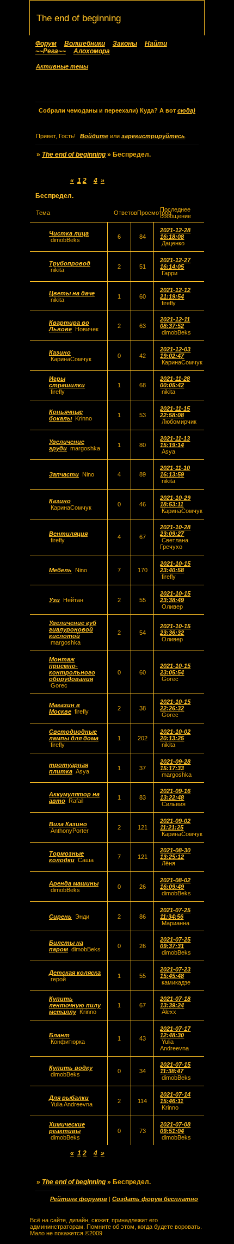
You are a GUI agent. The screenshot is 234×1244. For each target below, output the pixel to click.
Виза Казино (68, 824)
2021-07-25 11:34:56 (175, 913)
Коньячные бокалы (66, 415)
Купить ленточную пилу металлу (75, 1005)
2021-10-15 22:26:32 (175, 704)
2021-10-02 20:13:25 (175, 734)
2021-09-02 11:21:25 (175, 824)
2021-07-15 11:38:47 (175, 1067)
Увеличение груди (66, 444)
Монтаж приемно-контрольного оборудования (72, 669)
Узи (54, 600)
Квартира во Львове (69, 325)
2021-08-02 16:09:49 (175, 883)
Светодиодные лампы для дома (73, 734)
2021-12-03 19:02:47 (175, 352)
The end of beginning (74, 154)
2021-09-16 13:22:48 (175, 794)
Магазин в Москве (64, 708)
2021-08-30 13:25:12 (175, 853)
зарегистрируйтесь (153, 136)
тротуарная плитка (68, 768)
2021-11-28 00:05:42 (175, 381)
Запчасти (64, 474)
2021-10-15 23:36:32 (175, 629)
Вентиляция (68, 533)
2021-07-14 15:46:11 (175, 1097)
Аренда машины (73, 883)
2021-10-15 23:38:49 (175, 596)
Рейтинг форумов (78, 1199)
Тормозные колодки (66, 856)
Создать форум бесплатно (155, 1199)
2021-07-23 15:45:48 (175, 972)
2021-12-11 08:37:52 (175, 322)
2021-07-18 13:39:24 (175, 1001)
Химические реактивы (67, 1127)
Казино (60, 352)
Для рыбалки (69, 1097)
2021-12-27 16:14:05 (175, 263)
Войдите (94, 136)
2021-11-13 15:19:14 (175, 441)
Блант (59, 1035)
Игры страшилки (67, 381)
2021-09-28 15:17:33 (175, 764)
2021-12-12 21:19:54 (175, 293)
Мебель (60, 570)
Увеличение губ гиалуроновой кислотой (72, 629)
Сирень (60, 916)
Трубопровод (69, 263)
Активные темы (62, 66)
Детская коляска (75, 972)
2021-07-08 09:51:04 (175, 1127)
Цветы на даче (72, 293)
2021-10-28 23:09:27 (175, 530)
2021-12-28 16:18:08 (175, 233)
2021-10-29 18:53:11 (175, 500)
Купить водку (71, 1067)
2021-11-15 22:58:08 (175, 411)
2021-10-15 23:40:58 (175, 566)
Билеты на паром (66, 945)
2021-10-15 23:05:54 (175, 669)
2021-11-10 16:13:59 (175, 471)
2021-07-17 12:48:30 (175, 1031)
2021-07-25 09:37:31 (175, 942)
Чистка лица (69, 233)
